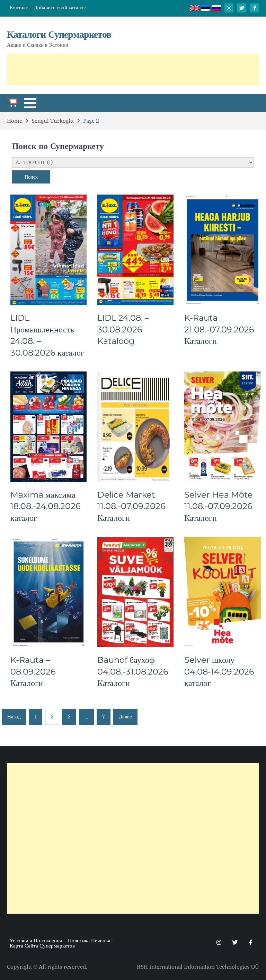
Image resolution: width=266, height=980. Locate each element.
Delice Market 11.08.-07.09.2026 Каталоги (131, 506)
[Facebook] (254, 7)
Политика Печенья (89, 940)
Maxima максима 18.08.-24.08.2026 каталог (45, 506)
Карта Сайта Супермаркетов (42, 946)
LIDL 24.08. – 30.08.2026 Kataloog (123, 329)
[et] (206, 9)
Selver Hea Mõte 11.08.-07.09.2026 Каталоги (218, 506)
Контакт (19, 7)
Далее (125, 717)
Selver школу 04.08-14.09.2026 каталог (219, 671)
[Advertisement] (133, 69)
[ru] (216, 9)
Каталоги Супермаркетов (59, 34)
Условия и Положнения (36, 940)
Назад (14, 717)
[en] (195, 9)
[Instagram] (228, 7)
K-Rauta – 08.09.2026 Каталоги (33, 671)
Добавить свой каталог (60, 7)
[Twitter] (241, 7)
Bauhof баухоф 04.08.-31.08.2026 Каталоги (132, 671)
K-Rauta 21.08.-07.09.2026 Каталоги (219, 329)
